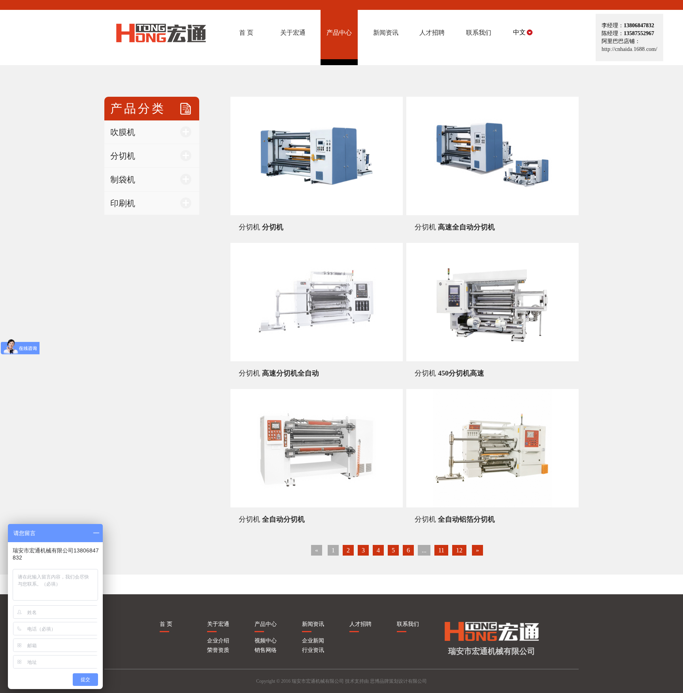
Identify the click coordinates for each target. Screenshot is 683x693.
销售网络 (266, 650)
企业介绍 (218, 641)
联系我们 (408, 624)
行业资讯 (313, 650)
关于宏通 (218, 624)
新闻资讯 (313, 624)
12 (459, 550)
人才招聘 (360, 624)
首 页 (166, 624)
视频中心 (266, 641)
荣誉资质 (218, 650)
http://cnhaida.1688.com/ (629, 49)
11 (441, 550)
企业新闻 (313, 641)
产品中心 (266, 624)
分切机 (261, 227)
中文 (519, 32)
